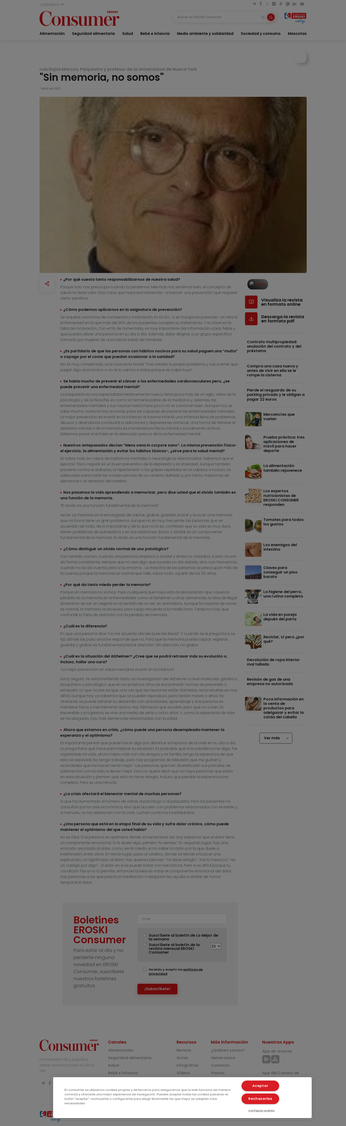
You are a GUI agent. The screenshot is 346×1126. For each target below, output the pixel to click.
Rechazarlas (260, 1098)
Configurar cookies (261, 1110)
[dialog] (182, 1097)
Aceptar (260, 1085)
